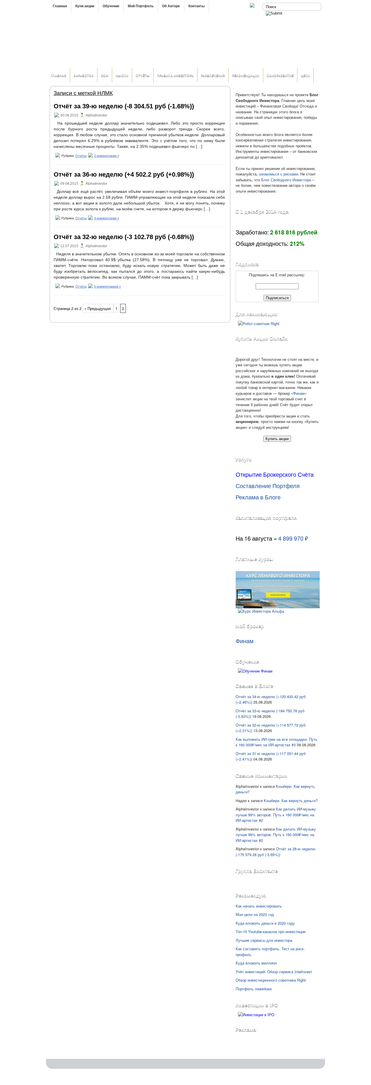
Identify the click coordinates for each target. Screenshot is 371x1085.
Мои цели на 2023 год (255, 914)
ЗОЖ (104, 75)
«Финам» (299, 393)
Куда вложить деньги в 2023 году (265, 923)
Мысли (122, 75)
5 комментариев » (107, 286)
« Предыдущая (98, 308)
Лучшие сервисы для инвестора (264, 940)
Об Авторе (171, 6)
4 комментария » (106, 218)
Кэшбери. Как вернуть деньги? (291, 800)
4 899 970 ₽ (293, 538)
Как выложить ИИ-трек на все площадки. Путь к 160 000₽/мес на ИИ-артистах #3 (276, 742)
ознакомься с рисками (278, 174)
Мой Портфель (141, 6)
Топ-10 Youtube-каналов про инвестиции (270, 931)
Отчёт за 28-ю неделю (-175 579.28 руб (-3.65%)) (275, 851)
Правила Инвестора (175, 75)
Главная (60, 6)
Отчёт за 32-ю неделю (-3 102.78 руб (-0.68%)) (124, 237)
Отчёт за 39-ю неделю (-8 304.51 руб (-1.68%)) (124, 106)
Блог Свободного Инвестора (286, 179)
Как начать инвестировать (259, 906)
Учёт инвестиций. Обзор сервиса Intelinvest (274, 971)
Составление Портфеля (268, 486)
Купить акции (277, 439)
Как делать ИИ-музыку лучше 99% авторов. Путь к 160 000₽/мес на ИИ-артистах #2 (276, 814)
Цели (305, 75)
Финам (245, 641)
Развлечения (213, 75)
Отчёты (143, 75)
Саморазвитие (280, 75)
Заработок (84, 75)
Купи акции (84, 6)
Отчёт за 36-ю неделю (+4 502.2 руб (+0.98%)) (124, 174)
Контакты (196, 6)
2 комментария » (106, 155)
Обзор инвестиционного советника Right (271, 980)
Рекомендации (245, 75)
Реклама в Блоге (258, 497)
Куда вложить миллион (256, 963)
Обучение (111, 6)
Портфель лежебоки (254, 988)
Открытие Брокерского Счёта (275, 474)
